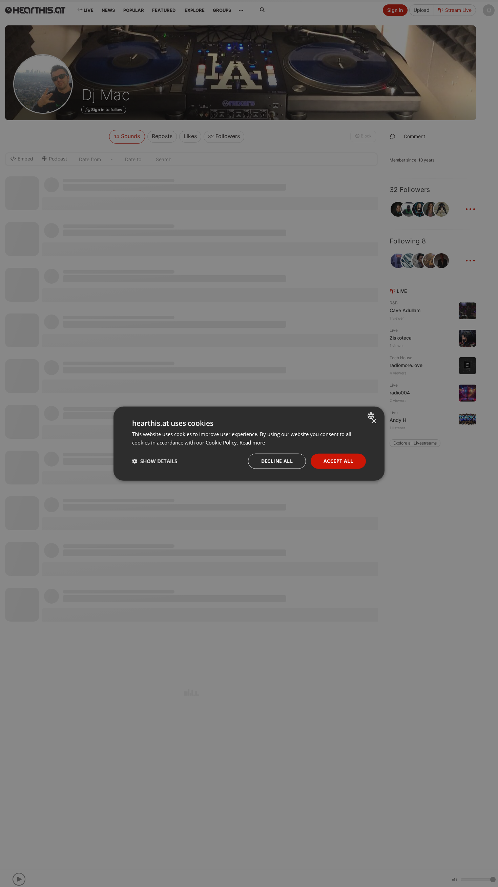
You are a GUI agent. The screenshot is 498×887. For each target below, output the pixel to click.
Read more (252, 442)
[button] (154, 461)
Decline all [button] (277, 461)
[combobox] (372, 415)
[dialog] (249, 444)
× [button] (373, 421)
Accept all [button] (338, 461)
